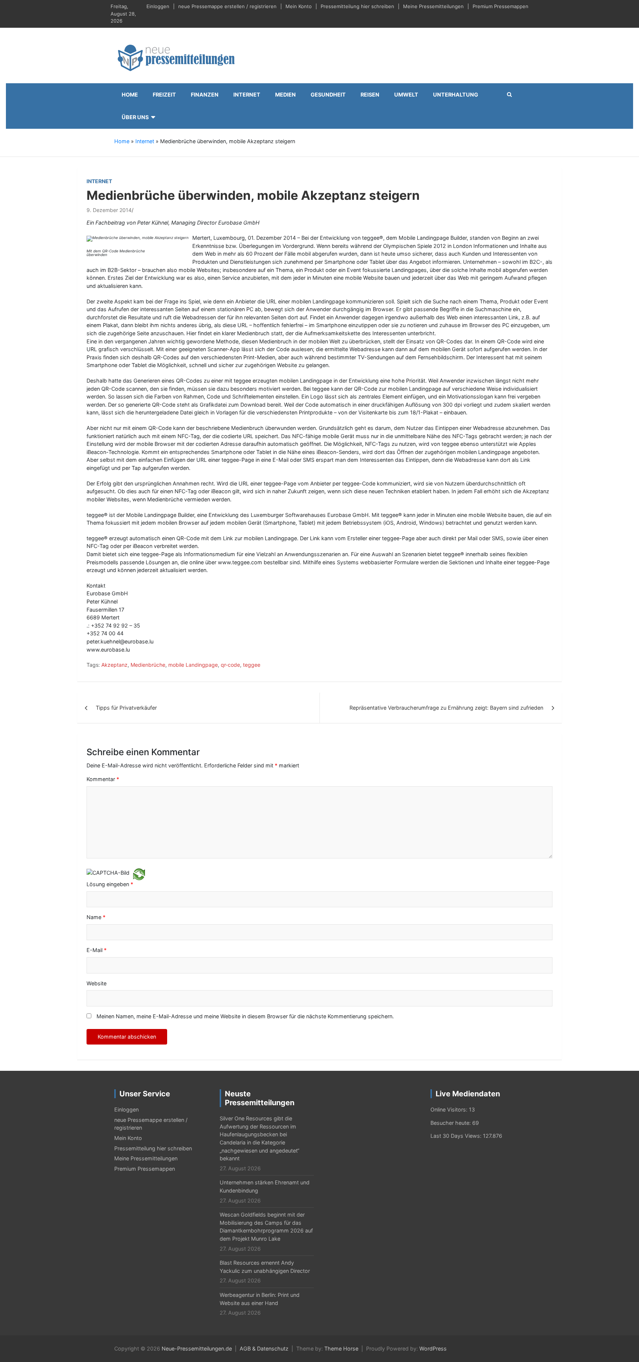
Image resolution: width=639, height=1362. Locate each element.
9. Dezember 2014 (109, 210)
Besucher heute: (451, 1123)
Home (130, 94)
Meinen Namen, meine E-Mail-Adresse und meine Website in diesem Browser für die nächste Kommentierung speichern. (245, 1016)
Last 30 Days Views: (456, 1136)
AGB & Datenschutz (264, 1348)
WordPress (433, 1348)
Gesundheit (328, 94)
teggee (251, 665)
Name (96, 917)
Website (96, 983)
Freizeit (164, 94)
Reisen (370, 94)
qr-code (230, 665)
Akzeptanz (114, 665)
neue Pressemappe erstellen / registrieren (227, 6)
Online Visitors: (449, 1109)
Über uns (135, 117)
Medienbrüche (148, 665)
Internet (246, 94)
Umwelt (406, 94)
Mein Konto (298, 6)
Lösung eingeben (110, 884)
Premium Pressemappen (500, 6)
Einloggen (157, 6)
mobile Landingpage (193, 665)
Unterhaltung (455, 94)
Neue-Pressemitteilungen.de (197, 1348)
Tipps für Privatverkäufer (126, 707)
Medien (285, 94)
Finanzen (205, 94)
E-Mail (96, 950)
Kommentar (103, 779)
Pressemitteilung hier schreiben (357, 6)
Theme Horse (341, 1348)
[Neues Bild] (139, 874)
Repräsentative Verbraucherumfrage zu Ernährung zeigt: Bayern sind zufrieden (446, 707)
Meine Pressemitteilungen (433, 6)
